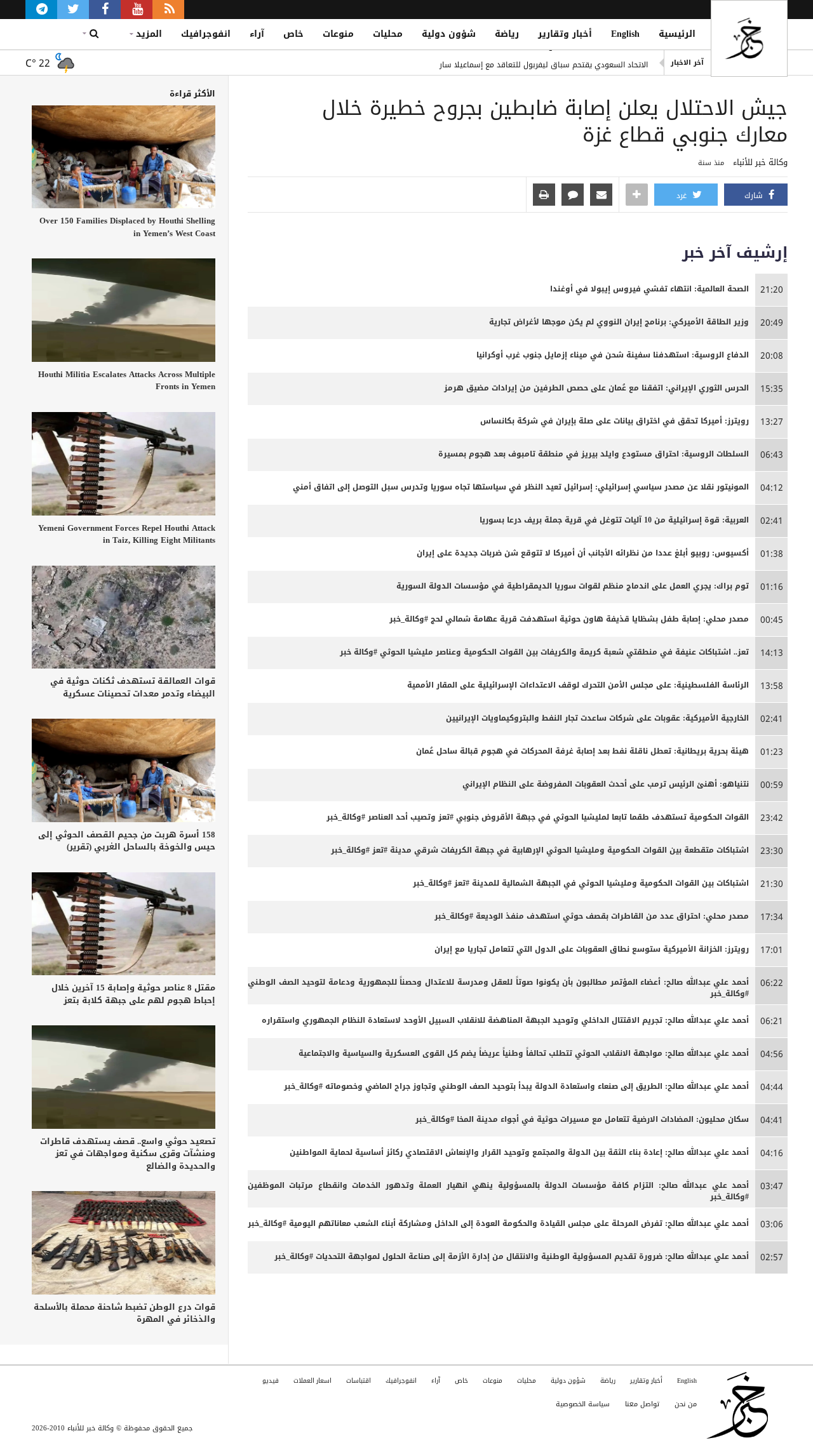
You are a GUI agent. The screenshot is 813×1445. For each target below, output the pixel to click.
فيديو (270, 1381)
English (625, 34)
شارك (754, 196)
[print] (544, 196)
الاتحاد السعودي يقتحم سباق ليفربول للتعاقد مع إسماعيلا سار (544, 63)
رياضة (507, 34)
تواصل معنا (642, 1404)
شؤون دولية (449, 34)
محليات (388, 34)
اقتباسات (358, 1381)
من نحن (686, 1404)
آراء (257, 34)
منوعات (338, 34)
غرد (682, 196)
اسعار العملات (312, 1381)
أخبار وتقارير (565, 34)
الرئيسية (677, 34)
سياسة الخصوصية (583, 1404)
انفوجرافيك (206, 34)
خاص (293, 34)
